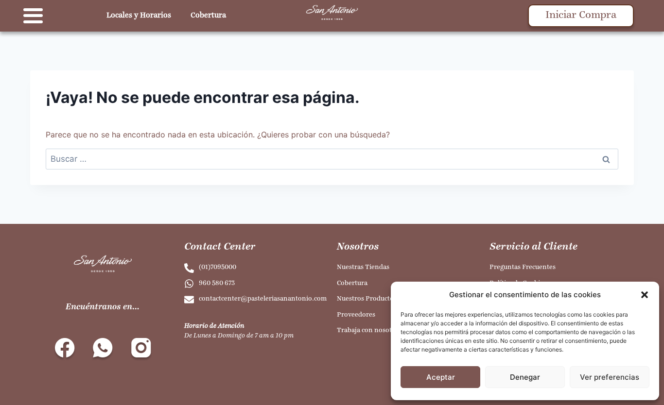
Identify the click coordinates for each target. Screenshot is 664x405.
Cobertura (208, 15)
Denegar (525, 377)
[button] (644, 295)
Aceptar (440, 377)
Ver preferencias (609, 377)
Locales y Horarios (138, 15)
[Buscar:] (332, 159)
